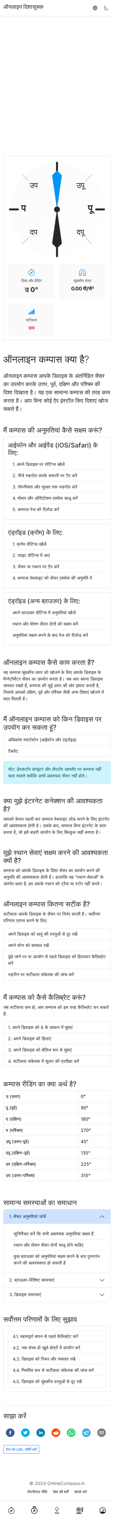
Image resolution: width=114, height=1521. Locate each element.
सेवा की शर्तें (61, 1491)
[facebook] (10, 1432)
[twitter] (25, 1432)
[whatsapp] (71, 1432)
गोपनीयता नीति (37, 1491)
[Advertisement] (57, 86)
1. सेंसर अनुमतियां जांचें (27, 1216)
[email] (101, 1432)
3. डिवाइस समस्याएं (25, 1294)
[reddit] (56, 1432)
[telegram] (86, 1432)
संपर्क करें (80, 1491)
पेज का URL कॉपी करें (21, 1449)
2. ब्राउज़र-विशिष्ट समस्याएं (31, 1280)
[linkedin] (41, 1432)
